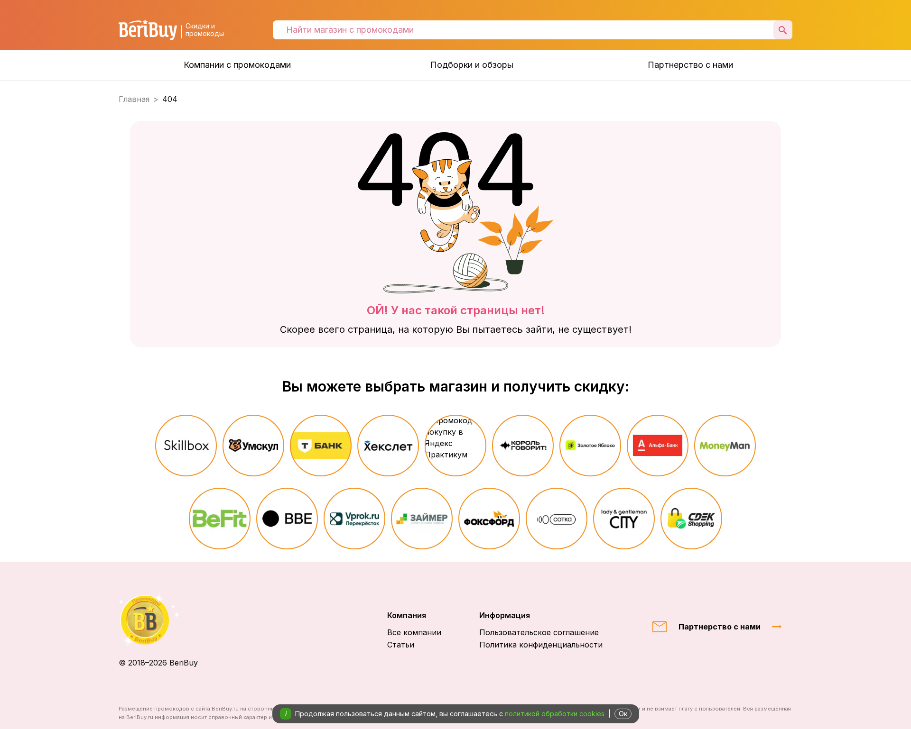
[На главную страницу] (158, 619)
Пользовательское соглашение (539, 632)
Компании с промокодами (237, 65)
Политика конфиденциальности (541, 644)
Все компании (414, 632)
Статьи (400, 644)
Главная (134, 99)
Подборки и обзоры (471, 65)
